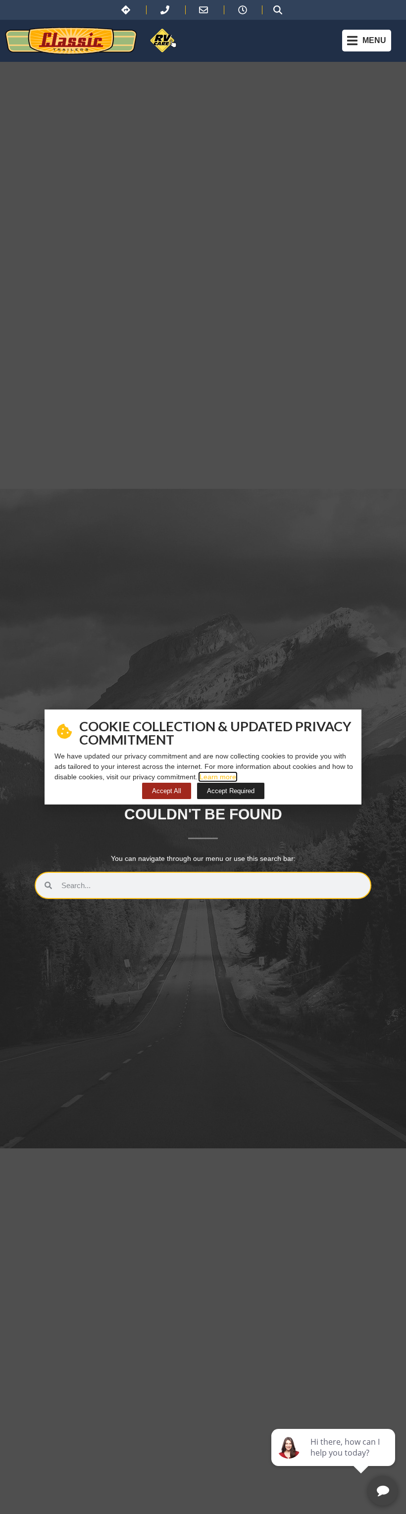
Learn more (218, 777)
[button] (366, 40)
